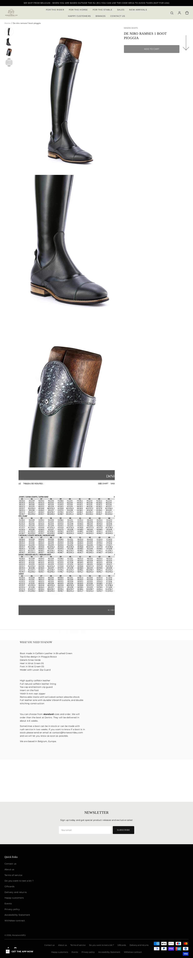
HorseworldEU (19, 935)
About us (62, 945)
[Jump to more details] (186, 43)
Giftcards (122, 945)
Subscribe (123, 830)
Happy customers (59, 952)
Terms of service (77, 945)
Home (8, 23)
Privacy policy (88, 952)
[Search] (172, 13)
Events (75, 952)
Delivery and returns (139, 945)
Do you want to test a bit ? (101, 945)
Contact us (49, 945)
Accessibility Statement (109, 952)
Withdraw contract (133, 952)
